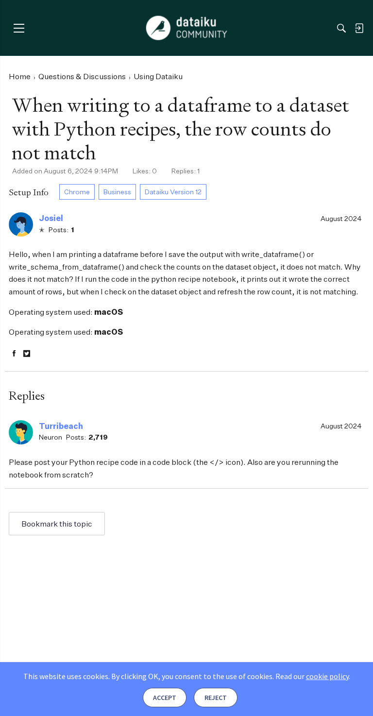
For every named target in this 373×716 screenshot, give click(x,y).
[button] (21, 224)
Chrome (77, 192)
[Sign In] (359, 28)
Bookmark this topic (56, 523)
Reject (215, 697)
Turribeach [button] (61, 426)
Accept (164, 697)
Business (117, 192)
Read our (312, 676)
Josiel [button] (51, 218)
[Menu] (19, 28)
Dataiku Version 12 (173, 192)
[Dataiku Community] (186, 28)
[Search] (341, 28)
